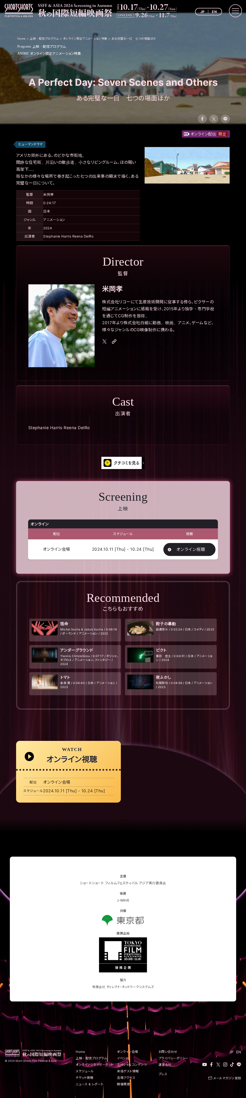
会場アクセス (126, 1078)
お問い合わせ (168, 1052)
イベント (123, 1058)
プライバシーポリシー (174, 1058)
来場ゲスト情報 (128, 1071)
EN (214, 12)
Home (80, 1052)
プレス (163, 1074)
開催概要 (123, 1084)
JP (202, 12)
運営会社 (165, 1065)
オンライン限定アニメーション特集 (49, 53)
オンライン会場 (127, 1052)
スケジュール (85, 1071)
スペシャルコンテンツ (132, 1065)
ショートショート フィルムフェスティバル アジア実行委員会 (123, 883)
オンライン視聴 (190, 549)
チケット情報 (84, 1078)
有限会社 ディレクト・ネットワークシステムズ (123, 987)
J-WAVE (123, 900)
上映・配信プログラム (41, 46)
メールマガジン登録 (227, 1078)
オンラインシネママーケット (95, 1065)
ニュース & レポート (90, 1084)
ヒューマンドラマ (30, 144)
